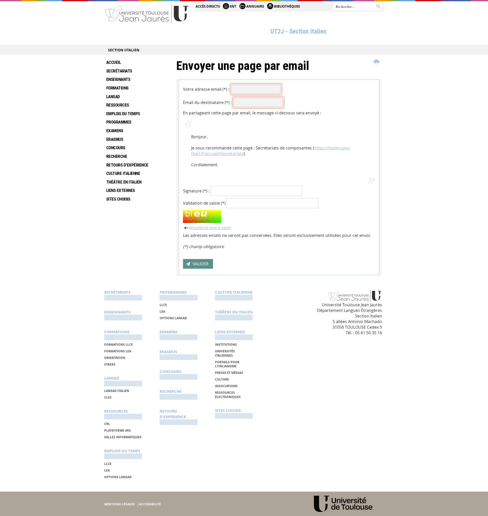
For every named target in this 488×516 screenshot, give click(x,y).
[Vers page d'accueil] (147, 13)
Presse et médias (229, 373)
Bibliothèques (286, 6)
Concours (115, 147)
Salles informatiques (123, 437)
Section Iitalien (123, 50)
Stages (109, 364)
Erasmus (114, 139)
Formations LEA (117, 351)
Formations (117, 87)
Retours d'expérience (127, 165)
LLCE (108, 464)
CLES (108, 397)
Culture (222, 379)
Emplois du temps (123, 113)
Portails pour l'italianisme (227, 364)
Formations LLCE (118, 344)
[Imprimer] (376, 62)
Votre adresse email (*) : (206, 89)
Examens (114, 130)
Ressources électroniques (228, 394)
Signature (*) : (196, 191)
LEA (107, 470)
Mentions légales (119, 504)
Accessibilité (150, 504)
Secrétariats (119, 70)
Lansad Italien (116, 391)
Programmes (118, 122)
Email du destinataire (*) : (207, 102)
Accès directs (208, 6)
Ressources (117, 105)
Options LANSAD (118, 477)
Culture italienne (123, 173)
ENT (232, 6)
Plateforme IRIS (117, 430)
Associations (226, 386)
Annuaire (255, 6)
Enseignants (118, 79)
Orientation (114, 358)
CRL (107, 424)
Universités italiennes (225, 353)
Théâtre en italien (124, 182)
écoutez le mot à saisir (210, 228)
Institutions (226, 344)
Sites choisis (118, 199)
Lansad (113, 96)
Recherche (116, 156)
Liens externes (120, 190)
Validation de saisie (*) (204, 203)
